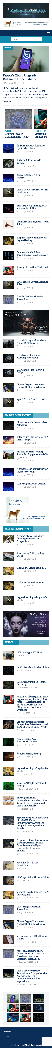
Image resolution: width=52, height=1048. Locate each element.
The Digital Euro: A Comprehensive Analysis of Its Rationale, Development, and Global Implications (32, 801)
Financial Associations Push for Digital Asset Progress (32, 470)
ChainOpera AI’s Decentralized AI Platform (32, 423)
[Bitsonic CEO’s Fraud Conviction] (8, 865)
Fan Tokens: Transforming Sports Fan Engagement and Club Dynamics (33, 454)
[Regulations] (8, 224)
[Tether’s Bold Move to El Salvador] (8, 163)
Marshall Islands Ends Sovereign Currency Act (33, 893)
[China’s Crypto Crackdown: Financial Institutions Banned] (8, 387)
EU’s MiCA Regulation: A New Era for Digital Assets (31, 341)
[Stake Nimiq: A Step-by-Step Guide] (8, 556)
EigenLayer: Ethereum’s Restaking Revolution (28, 356)
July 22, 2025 (23, 730)
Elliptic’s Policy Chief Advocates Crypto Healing (33, 239)
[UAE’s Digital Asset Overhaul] (8, 486)
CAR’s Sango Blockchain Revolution (28, 908)
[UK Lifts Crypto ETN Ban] (8, 655)
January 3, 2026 (25, 151)
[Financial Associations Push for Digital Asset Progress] (8, 472)
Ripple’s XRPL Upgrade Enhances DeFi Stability (19, 77)
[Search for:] (26, 39)
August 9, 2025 (24, 713)
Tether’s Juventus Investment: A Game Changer (32, 438)
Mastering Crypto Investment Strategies (31, 784)
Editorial (11, 642)
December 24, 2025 (26, 854)
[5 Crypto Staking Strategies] (8, 756)
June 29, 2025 (24, 880)
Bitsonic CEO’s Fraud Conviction (27, 864)
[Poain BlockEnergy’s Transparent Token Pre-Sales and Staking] (25, 1017)
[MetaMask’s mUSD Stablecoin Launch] (8, 939)
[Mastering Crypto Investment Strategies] (8, 786)
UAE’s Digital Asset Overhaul (31, 483)
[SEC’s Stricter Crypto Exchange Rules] (8, 285)
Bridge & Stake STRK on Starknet (28, 176)
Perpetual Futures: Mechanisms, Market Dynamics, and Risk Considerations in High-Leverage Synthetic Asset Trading (32, 845)
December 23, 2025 (26, 898)
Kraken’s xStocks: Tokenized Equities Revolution (31, 147)
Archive (6, 1036)
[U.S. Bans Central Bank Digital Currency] (8, 685)
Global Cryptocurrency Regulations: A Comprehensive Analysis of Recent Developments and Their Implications (32, 976)
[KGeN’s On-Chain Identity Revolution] (8, 299)
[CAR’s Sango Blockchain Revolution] (8, 909)
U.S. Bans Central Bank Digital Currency (31, 683)
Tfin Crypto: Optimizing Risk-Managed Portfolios (32, 207)
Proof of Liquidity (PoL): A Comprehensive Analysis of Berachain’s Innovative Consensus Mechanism (30, 954)
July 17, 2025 (23, 809)
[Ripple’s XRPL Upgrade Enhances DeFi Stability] (26, 59)
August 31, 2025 (25, 757)
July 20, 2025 (24, 670)
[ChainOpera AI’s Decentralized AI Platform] (8, 425)
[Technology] (8, 208)
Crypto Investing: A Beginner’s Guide (32, 598)
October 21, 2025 (25, 984)
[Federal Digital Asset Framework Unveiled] (8, 742)
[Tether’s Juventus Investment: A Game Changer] (8, 440)
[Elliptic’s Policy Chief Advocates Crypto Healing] (8, 240)
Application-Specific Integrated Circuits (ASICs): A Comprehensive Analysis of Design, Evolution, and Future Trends (32, 823)
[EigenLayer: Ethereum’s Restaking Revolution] (8, 358)
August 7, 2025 (24, 655)
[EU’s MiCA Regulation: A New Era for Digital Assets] (8, 343)
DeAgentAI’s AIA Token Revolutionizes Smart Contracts (32, 253)
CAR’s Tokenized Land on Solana (33, 667)
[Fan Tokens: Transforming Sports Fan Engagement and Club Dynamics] (8, 454)
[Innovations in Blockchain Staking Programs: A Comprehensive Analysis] (38, 1017)
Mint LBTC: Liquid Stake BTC (31, 567)
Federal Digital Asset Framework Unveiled (27, 740)
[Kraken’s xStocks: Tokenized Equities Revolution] (8, 148)
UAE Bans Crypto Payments (30, 582)
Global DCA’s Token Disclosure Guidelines (32, 191)
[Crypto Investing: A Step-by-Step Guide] (8, 771)
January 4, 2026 (12, 83)
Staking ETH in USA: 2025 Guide (33, 267)
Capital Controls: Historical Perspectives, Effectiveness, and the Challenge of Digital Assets (32, 724)
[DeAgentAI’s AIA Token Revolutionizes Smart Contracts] (8, 255)
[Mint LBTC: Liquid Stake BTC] (8, 571)
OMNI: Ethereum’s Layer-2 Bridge (30, 371)
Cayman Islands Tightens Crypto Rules (33, 223)
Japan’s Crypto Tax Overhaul (31, 399)
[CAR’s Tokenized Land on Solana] (8, 670)
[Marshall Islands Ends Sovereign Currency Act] (8, 895)
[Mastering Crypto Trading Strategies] (13, 1008)
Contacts (7, 1031)
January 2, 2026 (25, 243)
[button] (48, 32)
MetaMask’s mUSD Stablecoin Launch (32, 937)
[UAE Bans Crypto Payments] (8, 585)
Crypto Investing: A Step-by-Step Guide (33, 769)
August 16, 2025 (25, 912)
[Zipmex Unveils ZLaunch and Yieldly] (18, 119)
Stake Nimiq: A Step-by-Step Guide (31, 554)
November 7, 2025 (25, 687)
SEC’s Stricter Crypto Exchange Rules (32, 283)
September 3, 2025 (26, 789)
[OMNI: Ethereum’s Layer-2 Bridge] (8, 373)
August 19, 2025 (24, 942)
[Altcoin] (8, 192)
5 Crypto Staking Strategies (30, 753)
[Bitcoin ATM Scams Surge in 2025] (25, 1008)
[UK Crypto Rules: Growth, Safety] (8, 880)
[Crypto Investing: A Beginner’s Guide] (8, 600)
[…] (10, 100)
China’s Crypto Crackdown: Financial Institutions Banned (31, 385)
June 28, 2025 (24, 774)
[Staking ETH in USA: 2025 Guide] (8, 270)
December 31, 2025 (26, 962)
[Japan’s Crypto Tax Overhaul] (8, 402)
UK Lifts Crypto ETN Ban (29, 652)
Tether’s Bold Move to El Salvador (29, 161)
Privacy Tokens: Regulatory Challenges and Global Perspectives (30, 539)
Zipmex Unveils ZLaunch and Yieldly (17, 135)
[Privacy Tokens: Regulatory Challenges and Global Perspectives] (8, 539)
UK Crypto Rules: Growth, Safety (33, 877)
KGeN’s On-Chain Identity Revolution (30, 297)
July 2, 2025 (23, 744)
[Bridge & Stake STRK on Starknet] (8, 178)
